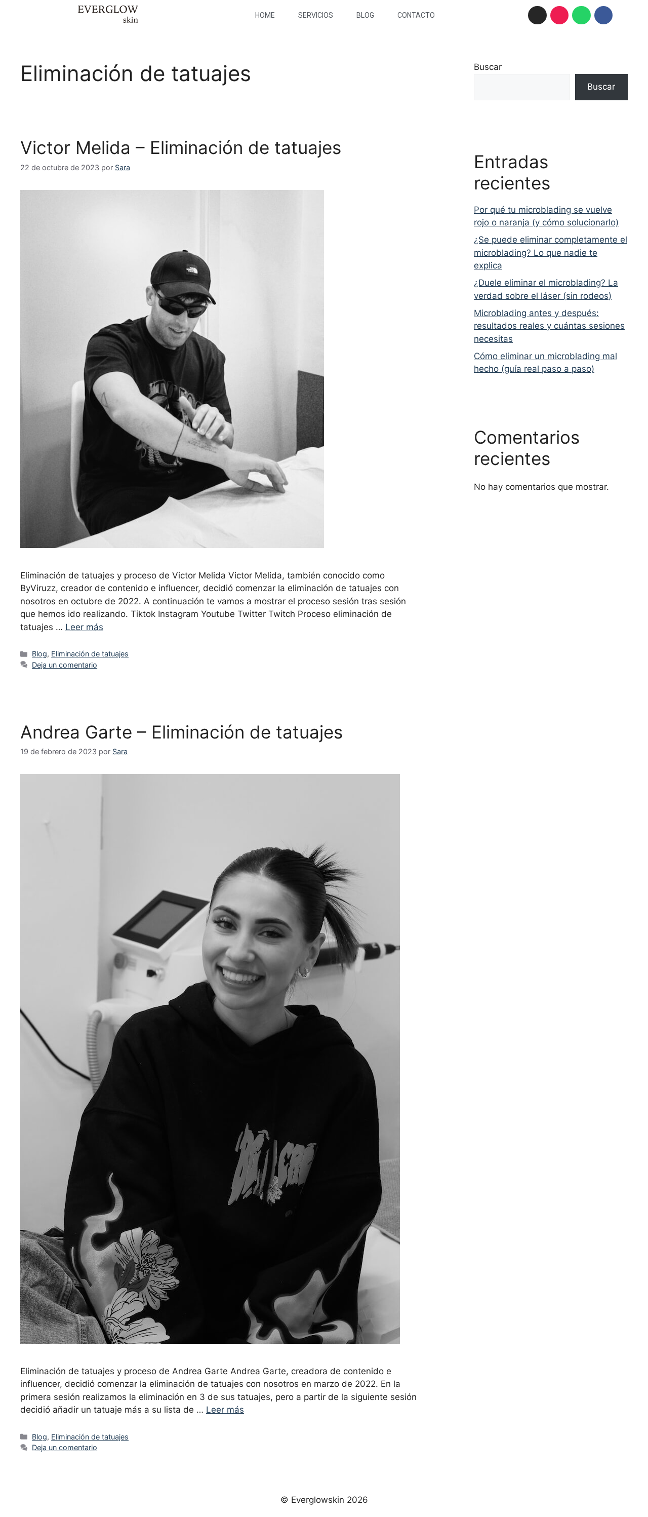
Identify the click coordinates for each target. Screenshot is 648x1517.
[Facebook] (603, 15)
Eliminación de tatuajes (90, 653)
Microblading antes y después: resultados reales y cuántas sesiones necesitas (549, 326)
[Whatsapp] (581, 15)
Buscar (488, 67)
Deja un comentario (64, 664)
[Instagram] (537, 15)
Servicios (315, 15)
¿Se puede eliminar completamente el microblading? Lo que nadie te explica (550, 252)
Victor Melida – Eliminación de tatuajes (180, 147)
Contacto (416, 15)
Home (265, 15)
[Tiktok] (559, 15)
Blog (365, 15)
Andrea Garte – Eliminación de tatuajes (181, 732)
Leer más (84, 627)
